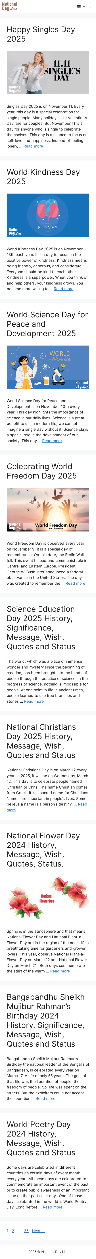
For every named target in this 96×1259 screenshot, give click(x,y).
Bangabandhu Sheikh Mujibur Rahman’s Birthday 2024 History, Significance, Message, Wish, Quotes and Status (46, 1020)
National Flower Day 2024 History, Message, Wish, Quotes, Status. (43, 849)
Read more (33, 146)
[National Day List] (9, 6)
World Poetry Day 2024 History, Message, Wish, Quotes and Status (41, 1138)
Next (38, 1231)
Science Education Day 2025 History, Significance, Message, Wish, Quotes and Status (41, 627)
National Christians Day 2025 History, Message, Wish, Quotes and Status (41, 741)
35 (27, 1231)
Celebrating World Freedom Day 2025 (42, 471)
